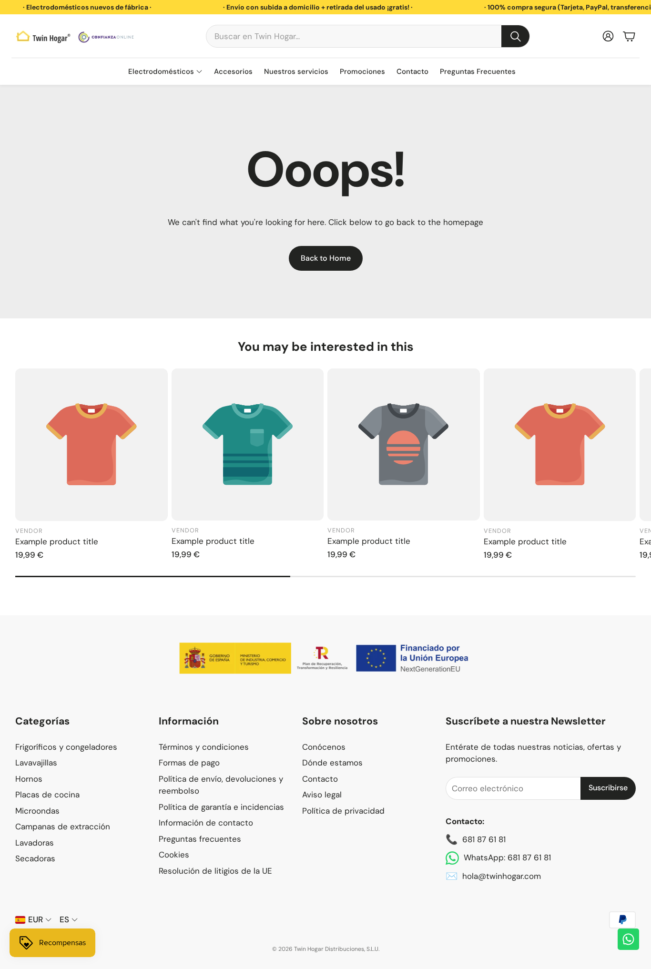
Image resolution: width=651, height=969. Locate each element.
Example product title (56, 541)
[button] (367, 36)
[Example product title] (91, 444)
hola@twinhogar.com (501, 876)
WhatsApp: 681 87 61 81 (507, 857)
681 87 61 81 (484, 839)
